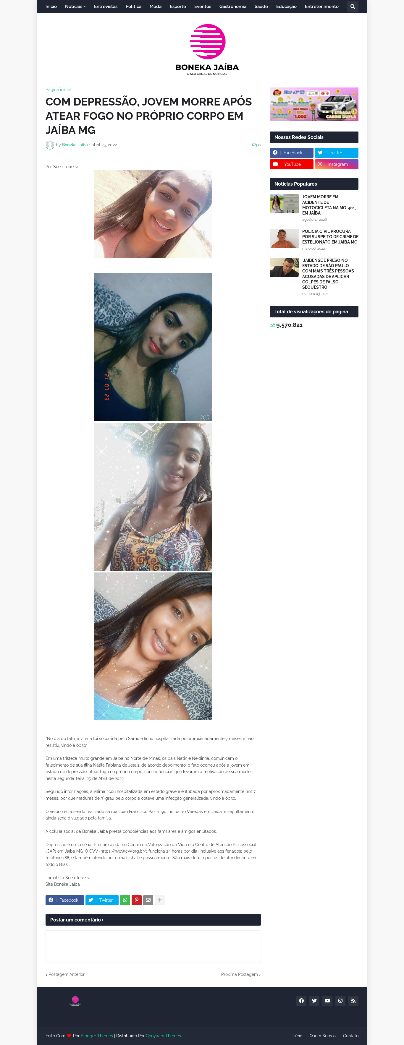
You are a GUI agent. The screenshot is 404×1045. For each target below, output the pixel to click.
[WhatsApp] (125, 900)
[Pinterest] (137, 900)
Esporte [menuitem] (178, 6)
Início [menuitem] (51, 6)
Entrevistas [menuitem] (105, 6)
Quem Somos (323, 1035)
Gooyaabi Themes (163, 1035)
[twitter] (314, 1001)
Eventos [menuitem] (202, 6)
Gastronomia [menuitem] (232, 6)
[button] (352, 6)
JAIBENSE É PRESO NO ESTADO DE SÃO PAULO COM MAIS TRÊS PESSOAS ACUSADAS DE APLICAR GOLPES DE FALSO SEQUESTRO (328, 274)
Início (297, 1035)
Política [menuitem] (133, 6)
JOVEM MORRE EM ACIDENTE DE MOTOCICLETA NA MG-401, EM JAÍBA (329, 204)
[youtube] (327, 1001)
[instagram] (340, 1001)
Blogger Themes (97, 1035)
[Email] (148, 900)
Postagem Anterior (67, 974)
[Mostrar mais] (160, 900)
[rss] (353, 1001)
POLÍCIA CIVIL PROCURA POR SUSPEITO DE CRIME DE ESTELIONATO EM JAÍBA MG (330, 236)
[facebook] (301, 1001)
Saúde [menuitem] (261, 6)
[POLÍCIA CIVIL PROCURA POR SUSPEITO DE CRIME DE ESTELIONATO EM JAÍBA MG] (284, 238)
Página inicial (58, 89)
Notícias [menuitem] (73, 6)
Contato (350, 1035)
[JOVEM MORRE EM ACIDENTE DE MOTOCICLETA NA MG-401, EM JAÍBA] (284, 203)
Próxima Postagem (239, 974)
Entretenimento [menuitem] (322, 6)
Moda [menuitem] (155, 6)
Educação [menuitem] (286, 6)
